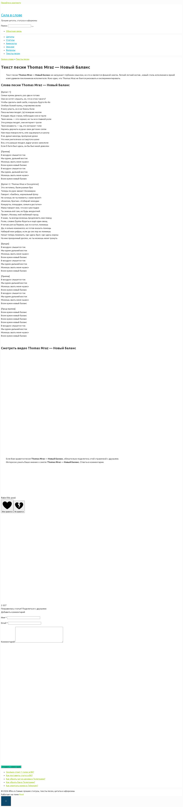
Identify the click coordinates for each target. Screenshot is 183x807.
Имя (4, 617)
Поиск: (4, 25)
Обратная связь (14, 31)
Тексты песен (13, 53)
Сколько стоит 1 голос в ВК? (20, 772)
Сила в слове (11, 15)
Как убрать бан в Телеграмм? (20, 782)
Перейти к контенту (11, 2)
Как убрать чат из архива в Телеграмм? (25, 779)
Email (4, 623)
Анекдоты (11, 43)
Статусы (10, 40)
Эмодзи (10, 47)
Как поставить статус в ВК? (19, 775)
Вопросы (10, 50)
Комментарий (8, 642)
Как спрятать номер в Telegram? (22, 785)
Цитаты (10, 36)
